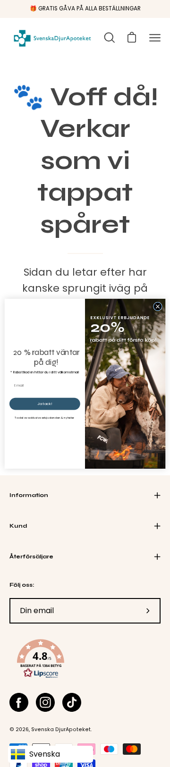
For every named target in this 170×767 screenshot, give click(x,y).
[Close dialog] (157, 306)
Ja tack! (44, 403)
